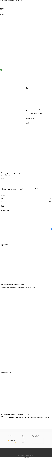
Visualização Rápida (1, 423)
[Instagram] (9, 442)
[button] (1, 422)
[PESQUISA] (50, 6)
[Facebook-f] (8, 442)
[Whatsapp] (14, 442)
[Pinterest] (12, 442)
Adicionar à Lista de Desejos (1, 420)
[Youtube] (13, 442)
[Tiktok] (15, 442)
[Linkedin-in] (11, 442)
